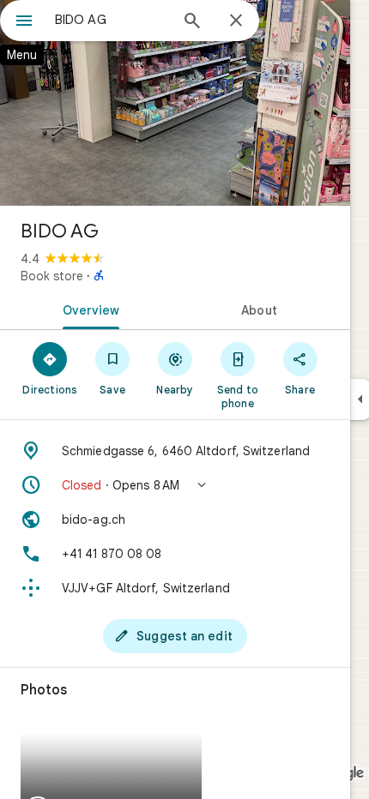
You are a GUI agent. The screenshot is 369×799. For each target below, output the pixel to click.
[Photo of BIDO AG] (175, 103)
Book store (52, 276)
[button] (175, 485)
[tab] (87, 308)
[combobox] (111, 19)
